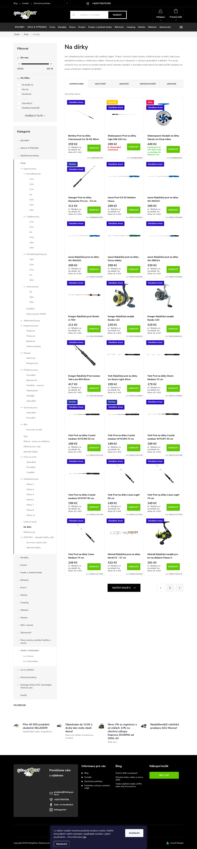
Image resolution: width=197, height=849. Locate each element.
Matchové (30, 358)
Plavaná (27, 353)
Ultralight (30, 395)
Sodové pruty (32, 286)
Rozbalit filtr (34, 115)
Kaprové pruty (30, 168)
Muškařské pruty (31, 479)
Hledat (117, 14)
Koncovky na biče (34, 429)
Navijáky (24, 557)
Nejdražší (124, 84)
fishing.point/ (60, 809)
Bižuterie (24, 580)
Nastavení (61, 844)
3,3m (31, 199)
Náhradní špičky (31, 451)
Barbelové (30, 341)
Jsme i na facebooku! (63, 804)
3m (30, 194)
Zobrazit (94, 148)
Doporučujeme (77, 84)
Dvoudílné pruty (33, 173)
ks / (164, 775)
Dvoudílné (30, 375)
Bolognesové (32, 363)
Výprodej (27, 103)
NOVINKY (24, 140)
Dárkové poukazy (28, 677)
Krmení (23, 565)
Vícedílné (30, 472)
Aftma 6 (30, 499)
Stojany (23, 617)
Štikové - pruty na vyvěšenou (37, 441)
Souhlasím (134, 833)
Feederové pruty (31, 325)
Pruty (23, 163)
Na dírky (27, 527)
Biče (25, 424)
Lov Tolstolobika (30, 661)
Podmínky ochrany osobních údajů (97, 786)
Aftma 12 (30, 515)
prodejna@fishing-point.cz (63, 793)
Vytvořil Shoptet (176, 843)
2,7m (31, 189)
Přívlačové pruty (31, 370)
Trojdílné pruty (32, 216)
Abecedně (171, 84)
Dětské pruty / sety (32, 446)
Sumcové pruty (30, 407)
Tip (24, 98)
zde (84, 837)
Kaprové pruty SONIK (36, 314)
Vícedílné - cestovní (35, 385)
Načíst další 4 (121, 587)
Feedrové (30, 330)
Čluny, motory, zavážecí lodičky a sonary (35, 641)
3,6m (31, 204)
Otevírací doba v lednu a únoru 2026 (129, 778)
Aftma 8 (30, 510)
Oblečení (24, 610)
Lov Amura (28, 656)
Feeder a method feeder (31, 572)
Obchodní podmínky (42, 3)
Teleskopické (32, 390)
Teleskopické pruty (32, 320)
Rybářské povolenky (29, 155)
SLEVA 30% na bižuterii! (126, 773)
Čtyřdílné (30, 308)
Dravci (23, 587)
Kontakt (25, 3)
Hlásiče (23, 595)
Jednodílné (31, 401)
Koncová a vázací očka (36, 542)
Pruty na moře (30, 457)
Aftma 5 (30, 494)
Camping (24, 602)
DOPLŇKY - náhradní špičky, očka (39, 537)
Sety (26, 436)
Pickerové (30, 336)
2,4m (31, 184)
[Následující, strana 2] (170, 588)
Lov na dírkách (27, 669)
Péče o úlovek (26, 625)
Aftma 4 (30, 489)
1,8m (31, 259)
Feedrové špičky (33, 346)
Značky (23, 695)
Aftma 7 (30, 505)
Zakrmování (25, 632)
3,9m (31, 210)
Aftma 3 (30, 484)
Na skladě (27, 85)
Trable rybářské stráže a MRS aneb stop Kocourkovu (129, 785)
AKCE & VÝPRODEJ (29, 148)
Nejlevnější (100, 84)
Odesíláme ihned (30, 108)
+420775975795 (61, 799)
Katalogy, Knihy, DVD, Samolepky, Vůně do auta (36, 686)
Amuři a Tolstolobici (29, 650)
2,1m (31, 179)
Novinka (26, 94)
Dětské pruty (29, 532)
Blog (15, 3)
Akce (25, 89)
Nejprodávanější (148, 84)
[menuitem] (20, 27)
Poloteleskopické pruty (36, 254)
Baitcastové (31, 380)
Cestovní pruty (30, 521)
